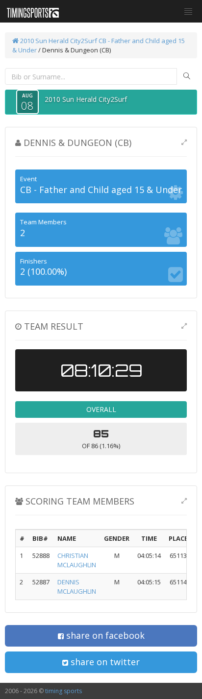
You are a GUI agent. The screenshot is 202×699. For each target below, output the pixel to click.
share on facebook (104, 635)
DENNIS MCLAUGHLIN (76, 587)
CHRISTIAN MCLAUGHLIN (76, 560)
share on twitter (104, 662)
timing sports (63, 691)
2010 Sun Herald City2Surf (58, 40)
